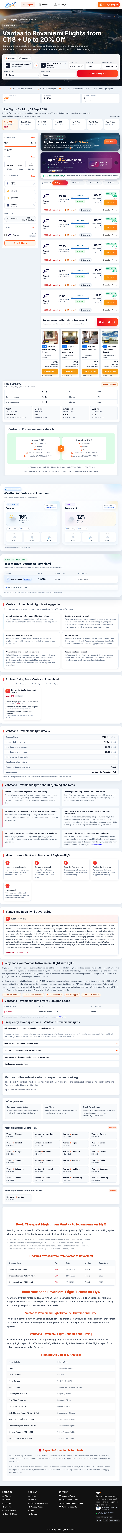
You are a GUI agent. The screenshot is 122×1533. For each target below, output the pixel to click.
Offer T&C (67, 170)
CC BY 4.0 (27, 547)
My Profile (9, 1507)
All (33, 228)
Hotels (45, 4)
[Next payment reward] (116, 163)
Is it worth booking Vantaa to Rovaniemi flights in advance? (29, 1028)
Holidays (62, 4)
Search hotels (108, 322)
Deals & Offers (11, 1514)
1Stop (20, 164)
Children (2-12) (108, 62)
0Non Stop (9, 164)
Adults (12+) (90, 62)
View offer (109, 142)
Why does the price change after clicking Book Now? (26, 1057)
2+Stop (31, 164)
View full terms (60, 1017)
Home (5, 20)
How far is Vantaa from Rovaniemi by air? (21, 1044)
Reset (33, 137)
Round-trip (26, 58)
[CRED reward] (51, 171)
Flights (30, 4)
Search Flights (98, 73)
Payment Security (69, 1507)
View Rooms (50, 371)
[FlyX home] (10, 5)
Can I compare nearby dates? (17, 1064)
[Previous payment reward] (44, 163)
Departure (73, 62)
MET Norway (19, 547)
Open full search (109, 385)
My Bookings (10, 1510)
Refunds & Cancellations (72, 1503)
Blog (33, 1510)
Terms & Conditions (39, 1503)
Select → (110, 202)
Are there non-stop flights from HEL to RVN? (23, 1050)
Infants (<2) (9, 71)
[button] (18, 65)
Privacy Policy (37, 1507)
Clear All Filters (20, 243)
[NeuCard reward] (54, 171)
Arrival (95, 183)
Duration (78, 183)
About (33, 1500)
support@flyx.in (68, 1496)
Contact (34, 1514)
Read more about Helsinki (16, 952)
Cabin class (45, 71)
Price (112, 183)
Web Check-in (97, 844)
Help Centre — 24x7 (70, 1500)
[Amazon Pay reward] (49, 171)
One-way (11, 58)
